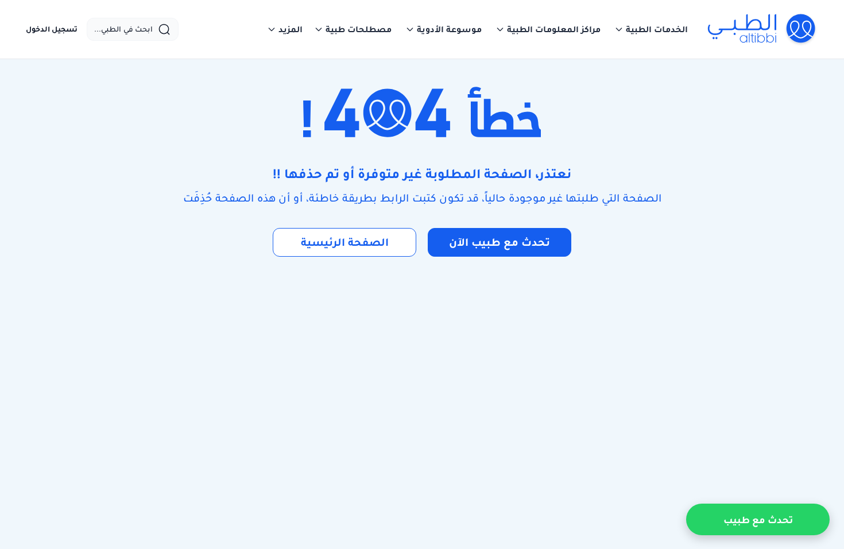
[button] (651, 29)
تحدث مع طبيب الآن (499, 242)
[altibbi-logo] (762, 29)
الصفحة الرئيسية (345, 242)
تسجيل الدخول (52, 29)
